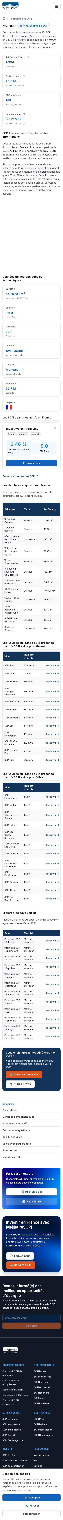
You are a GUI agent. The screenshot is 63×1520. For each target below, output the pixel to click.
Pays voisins (9, 1150)
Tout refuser (31, 1505)
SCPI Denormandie (43, 1435)
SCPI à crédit (8, 1455)
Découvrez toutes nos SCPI (18, 476)
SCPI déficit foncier (43, 1429)
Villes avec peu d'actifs (16, 1143)
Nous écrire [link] (34, 1201)
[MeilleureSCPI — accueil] (10, 6)
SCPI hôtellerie (41, 1403)
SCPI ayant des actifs (15, 1123)
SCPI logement (41, 1392)
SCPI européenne (11, 1424)
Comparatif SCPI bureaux (15, 1395)
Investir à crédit (11, 1157)
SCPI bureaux (41, 1371)
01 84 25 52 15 (22, 1084)
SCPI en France (10, 1419)
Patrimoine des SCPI (21, 18)
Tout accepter (31, 1497)
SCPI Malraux (40, 1424)
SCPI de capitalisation (13, 1466)
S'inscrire (31, 1325)
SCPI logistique (41, 1382)
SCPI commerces (42, 1376)
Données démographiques (18, 1116)
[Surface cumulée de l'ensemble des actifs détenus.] (24, 76)
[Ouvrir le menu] (57, 6)
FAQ (36, 1460)
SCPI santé (39, 1398)
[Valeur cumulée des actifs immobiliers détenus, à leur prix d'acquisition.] (23, 114)
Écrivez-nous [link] (22, 1255)
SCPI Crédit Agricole (12, 1440)
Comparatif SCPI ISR (12, 1389)
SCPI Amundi (8, 1435)
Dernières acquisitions (16, 1130)
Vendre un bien (42, 1455)
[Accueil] (4, 18)
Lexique (38, 1466)
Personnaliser (31, 1513)
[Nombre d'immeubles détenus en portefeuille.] (27, 57)
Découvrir (50, 665)
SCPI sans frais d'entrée (14, 1460)
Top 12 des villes (12, 1136)
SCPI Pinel (39, 1419)
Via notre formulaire (26, 1074)
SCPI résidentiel (42, 1387)
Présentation (10, 1110)
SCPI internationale (11, 1429)
